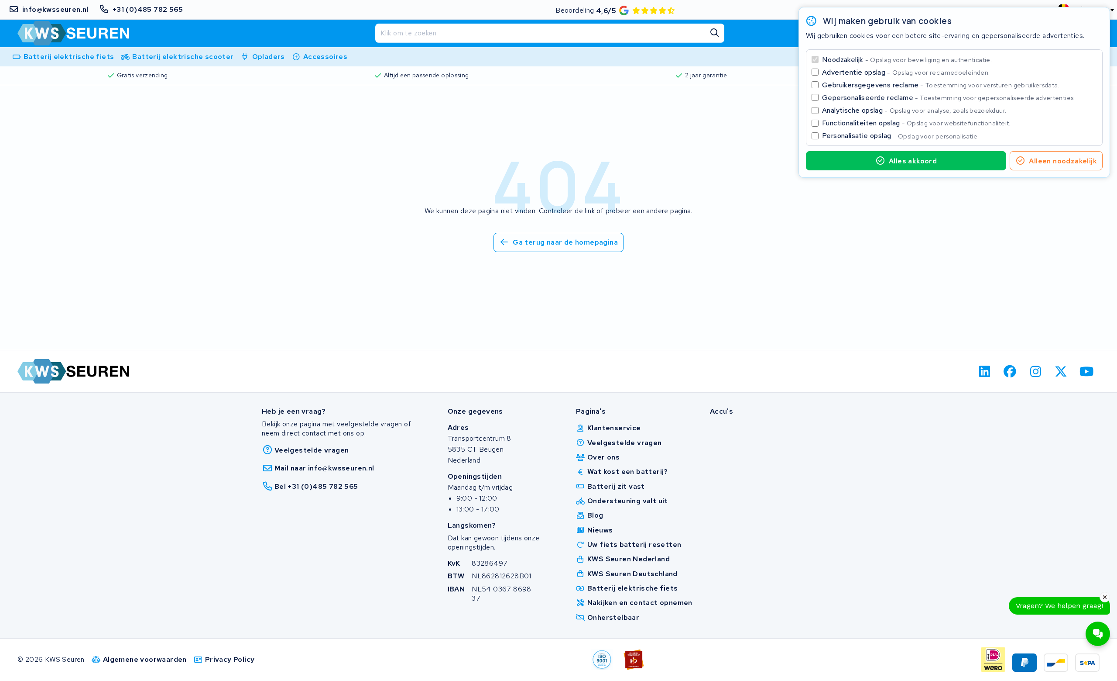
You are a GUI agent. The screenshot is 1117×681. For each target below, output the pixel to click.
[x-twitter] (1061, 371)
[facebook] (1010, 371)
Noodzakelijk (907, 59)
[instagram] (1035, 371)
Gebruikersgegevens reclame (940, 85)
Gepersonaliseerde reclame (948, 97)
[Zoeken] (714, 33)
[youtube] (1087, 371)
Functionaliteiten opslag (916, 123)
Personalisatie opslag (900, 135)
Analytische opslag (914, 110)
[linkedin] (984, 371)
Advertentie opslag (906, 72)
